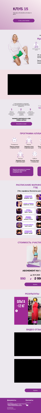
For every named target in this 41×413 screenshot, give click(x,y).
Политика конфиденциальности (12, 404)
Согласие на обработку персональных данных (15, 405)
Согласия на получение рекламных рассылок (15, 405)
